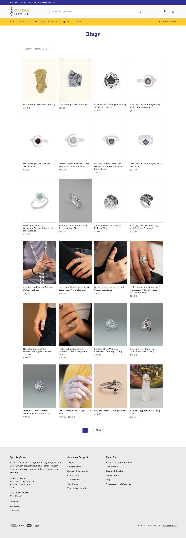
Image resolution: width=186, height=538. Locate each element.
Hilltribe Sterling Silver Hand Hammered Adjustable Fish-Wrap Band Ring (145, 290)
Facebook (14, 501)
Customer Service (167, 21)
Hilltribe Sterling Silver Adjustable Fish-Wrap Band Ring (73, 352)
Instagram (14, 506)
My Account (73, 479)
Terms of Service (114, 471)
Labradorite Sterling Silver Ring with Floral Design (110, 106)
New (12, 21)
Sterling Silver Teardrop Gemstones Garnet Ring (142, 350)
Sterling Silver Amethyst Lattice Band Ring (146, 165)
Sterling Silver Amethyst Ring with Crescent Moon (145, 106)
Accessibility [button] (170, 525)
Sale (79, 21)
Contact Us (73, 475)
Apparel (65, 21)
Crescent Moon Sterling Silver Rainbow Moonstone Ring (74, 165)
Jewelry (23, 21)
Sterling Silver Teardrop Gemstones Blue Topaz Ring (108, 350)
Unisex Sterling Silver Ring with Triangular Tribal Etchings (75, 288)
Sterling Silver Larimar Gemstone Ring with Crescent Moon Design (38, 228)
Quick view (39, 80)
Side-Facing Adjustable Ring (73, 105)
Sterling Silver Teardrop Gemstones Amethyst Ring (36, 412)
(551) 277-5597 (16, 496)
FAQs (70, 462)
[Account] (165, 11)
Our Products (113, 466)
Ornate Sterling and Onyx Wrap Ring (75, 412)
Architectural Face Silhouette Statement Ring (38, 288)
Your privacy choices (78, 488)
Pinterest (14, 510)
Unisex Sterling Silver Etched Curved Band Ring (109, 288)
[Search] (139, 11)
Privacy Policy (113, 475)
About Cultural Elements (119, 462)
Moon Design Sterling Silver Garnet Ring (37, 165)
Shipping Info (74, 466)
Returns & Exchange (77, 471)
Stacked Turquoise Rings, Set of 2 (110, 411)
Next (98, 430)
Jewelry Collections (44, 21)
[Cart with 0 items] (173, 11)
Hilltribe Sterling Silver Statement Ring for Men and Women (37, 352)
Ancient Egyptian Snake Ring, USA (145, 412)
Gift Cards (72, 484)
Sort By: (28, 49)
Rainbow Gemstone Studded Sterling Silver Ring (73, 226)
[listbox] (44, 49)
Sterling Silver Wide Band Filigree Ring (107, 226)
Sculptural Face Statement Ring (39, 105)
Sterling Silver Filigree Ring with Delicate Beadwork (144, 226)
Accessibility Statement (118, 484)
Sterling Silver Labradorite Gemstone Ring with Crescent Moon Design (109, 166)
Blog (108, 479)
